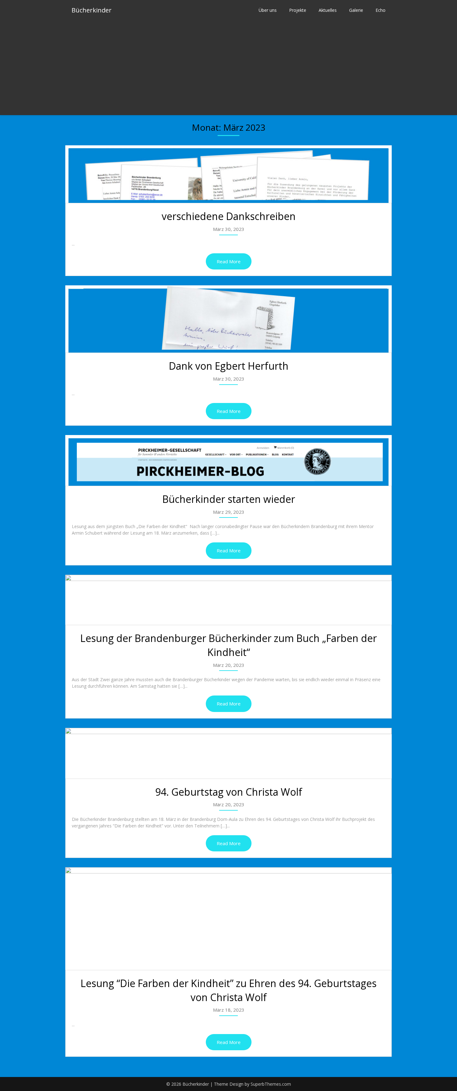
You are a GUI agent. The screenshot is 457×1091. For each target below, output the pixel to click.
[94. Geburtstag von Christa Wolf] (228, 753)
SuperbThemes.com (271, 1084)
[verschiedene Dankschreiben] (228, 174)
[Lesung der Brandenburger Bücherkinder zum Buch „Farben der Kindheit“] (228, 600)
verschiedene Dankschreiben (229, 216)
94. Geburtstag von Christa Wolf (228, 791)
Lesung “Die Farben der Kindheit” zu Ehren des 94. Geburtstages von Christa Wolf (228, 990)
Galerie (356, 10)
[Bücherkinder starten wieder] (228, 460)
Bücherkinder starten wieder (228, 499)
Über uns (268, 10)
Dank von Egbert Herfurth (229, 365)
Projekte (297, 10)
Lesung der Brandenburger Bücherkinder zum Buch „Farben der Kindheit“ (228, 645)
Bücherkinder (92, 10)
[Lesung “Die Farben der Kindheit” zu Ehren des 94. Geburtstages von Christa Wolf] (228, 918)
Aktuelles (328, 10)
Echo (380, 10)
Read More (229, 261)
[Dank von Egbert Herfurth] (228, 319)
